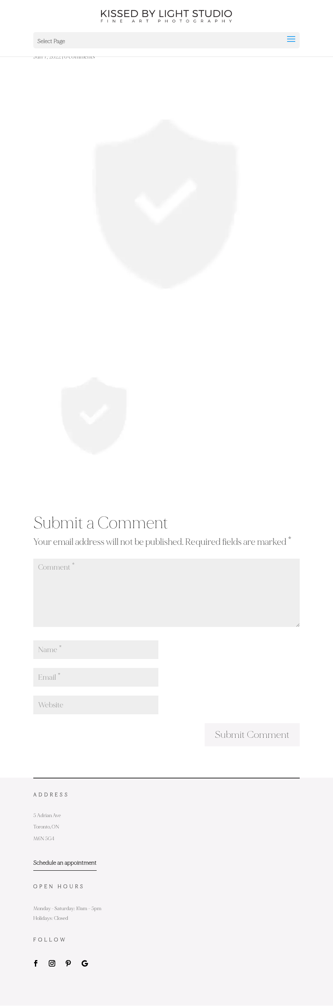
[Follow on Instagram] (51, 963)
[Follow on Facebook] (35, 963)
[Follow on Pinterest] (68, 963)
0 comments (79, 56)
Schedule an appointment (65, 862)
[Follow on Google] (84, 963)
